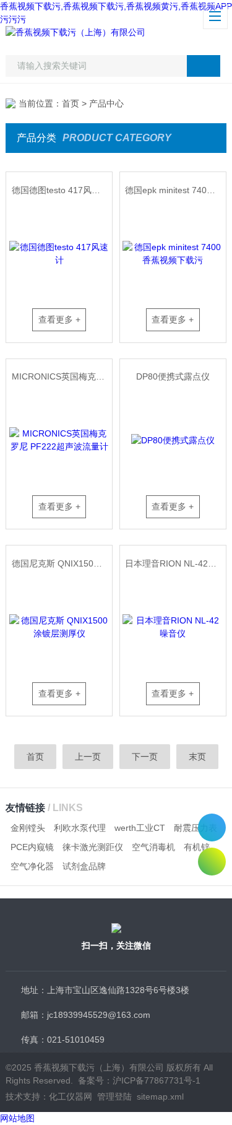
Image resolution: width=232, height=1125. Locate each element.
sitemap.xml (160, 1096)
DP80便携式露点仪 (173, 376)
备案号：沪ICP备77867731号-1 (139, 1080)
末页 (197, 757)
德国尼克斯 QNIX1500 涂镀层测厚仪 (62, 563)
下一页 (145, 757)
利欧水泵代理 (80, 828)
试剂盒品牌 (84, 866)
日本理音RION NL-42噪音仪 (175, 563)
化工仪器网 (70, 1096)
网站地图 (17, 1118)
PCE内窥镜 (32, 847)
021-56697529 (212, 827)
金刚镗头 (28, 828)
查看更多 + (59, 319)
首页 (70, 103)
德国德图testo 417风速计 (60, 190)
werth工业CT (139, 828)
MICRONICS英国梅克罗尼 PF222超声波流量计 (62, 376)
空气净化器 (32, 866)
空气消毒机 (153, 847)
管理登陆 (114, 1096)
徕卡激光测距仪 (92, 847)
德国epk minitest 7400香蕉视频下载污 (175, 190)
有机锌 (197, 847)
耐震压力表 (195, 828)
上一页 (88, 757)
